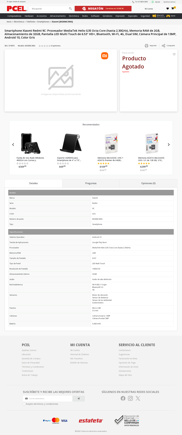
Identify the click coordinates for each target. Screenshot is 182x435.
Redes (85, 16)
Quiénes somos (169, 2)
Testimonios (27, 371)
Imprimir (153, 45)
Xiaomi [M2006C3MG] (62, 21)
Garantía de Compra (31, 358)
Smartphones (43, 21)
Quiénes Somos (29, 350)
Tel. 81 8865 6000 (141, 2)
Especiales (132, 16)
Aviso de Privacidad (31, 362)
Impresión (120, 16)
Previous (13, 144)
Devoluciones (125, 371)
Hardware (29, 16)
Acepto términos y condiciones (42, 403)
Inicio (9, 21)
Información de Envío (128, 366)
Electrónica (74, 16)
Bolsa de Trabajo (30, 375)
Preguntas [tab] (91, 183)
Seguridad (145, 16)
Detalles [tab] (33, 183)
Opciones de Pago (127, 362)
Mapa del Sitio (125, 375)
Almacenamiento (58, 16)
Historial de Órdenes (79, 354)
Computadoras (14, 16)
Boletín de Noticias (79, 362)
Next (169, 144)
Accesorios (42, 16)
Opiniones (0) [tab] (148, 183)
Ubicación (26, 354)
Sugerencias (124, 354)
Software (95, 16)
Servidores (107, 16)
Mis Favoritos (76, 358)
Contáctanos (125, 350)
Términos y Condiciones (33, 366)
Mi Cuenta (149, 9)
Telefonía (30, 21)
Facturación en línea (128, 358)
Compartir (171, 45)
